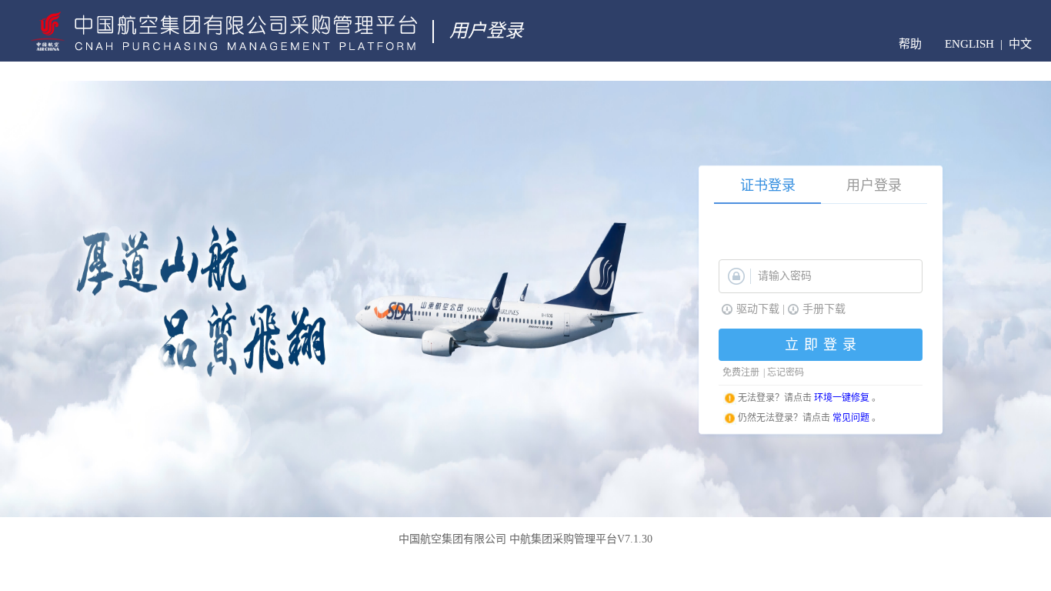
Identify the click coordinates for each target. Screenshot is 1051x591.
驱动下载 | (760, 309)
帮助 (910, 44)
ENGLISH (969, 44)
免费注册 (740, 372)
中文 (1020, 44)
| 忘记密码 (783, 372)
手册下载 (824, 309)
